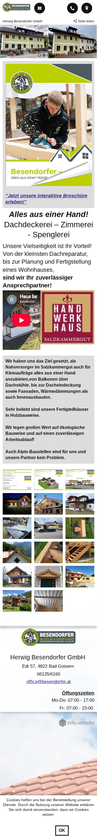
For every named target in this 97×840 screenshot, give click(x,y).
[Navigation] (39, 8)
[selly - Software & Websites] (78, 723)
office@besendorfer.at (48, 681)
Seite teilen (86, 21)
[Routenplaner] (86, 8)
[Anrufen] (72, 8)
